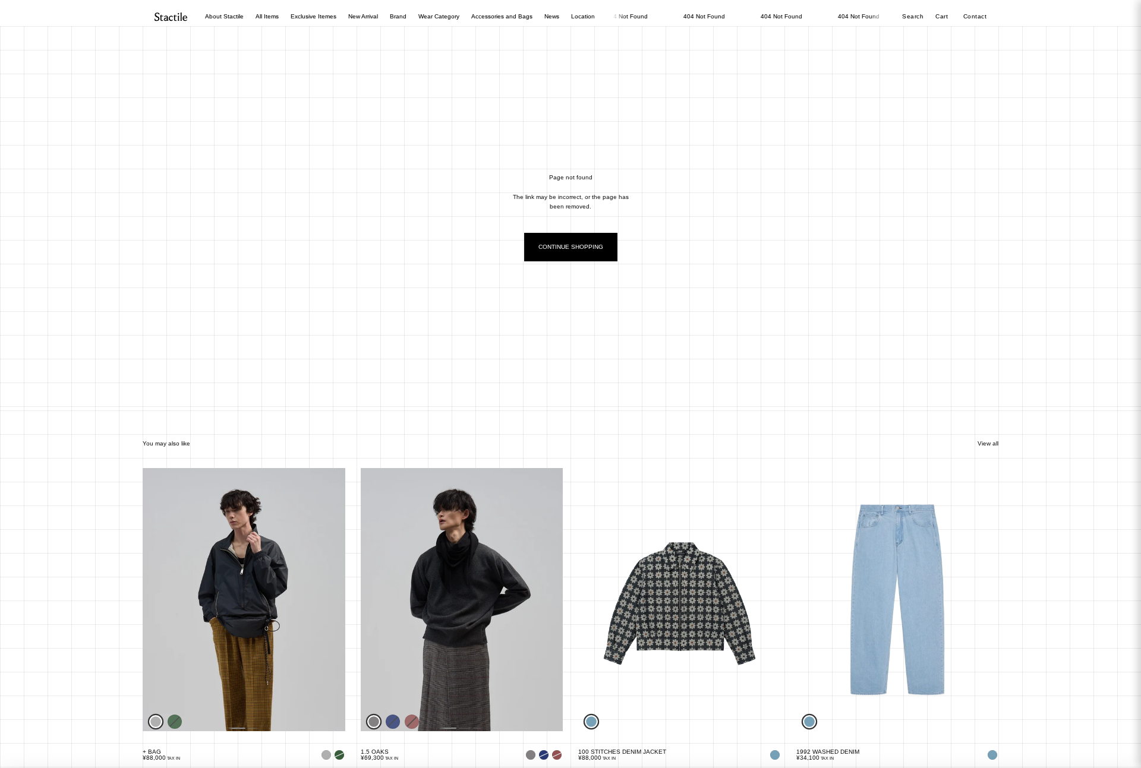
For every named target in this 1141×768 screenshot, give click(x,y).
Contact (975, 16)
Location (583, 16)
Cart (942, 16)
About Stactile (224, 16)
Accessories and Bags (501, 16)
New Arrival (363, 16)
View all (988, 443)
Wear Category (438, 16)
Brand (398, 16)
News (551, 16)
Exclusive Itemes (313, 16)
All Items (267, 16)
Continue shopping (570, 247)
